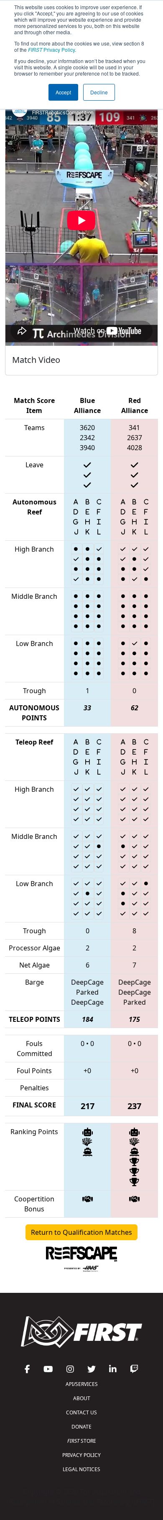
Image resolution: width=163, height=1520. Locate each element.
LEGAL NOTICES (81, 1469)
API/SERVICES (82, 1384)
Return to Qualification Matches (81, 1232)
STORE (81, 1440)
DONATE (81, 1426)
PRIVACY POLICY (81, 1455)
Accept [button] (63, 92)
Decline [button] (99, 92)
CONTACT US (81, 1412)
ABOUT (81, 1398)
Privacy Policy (51, 49)
